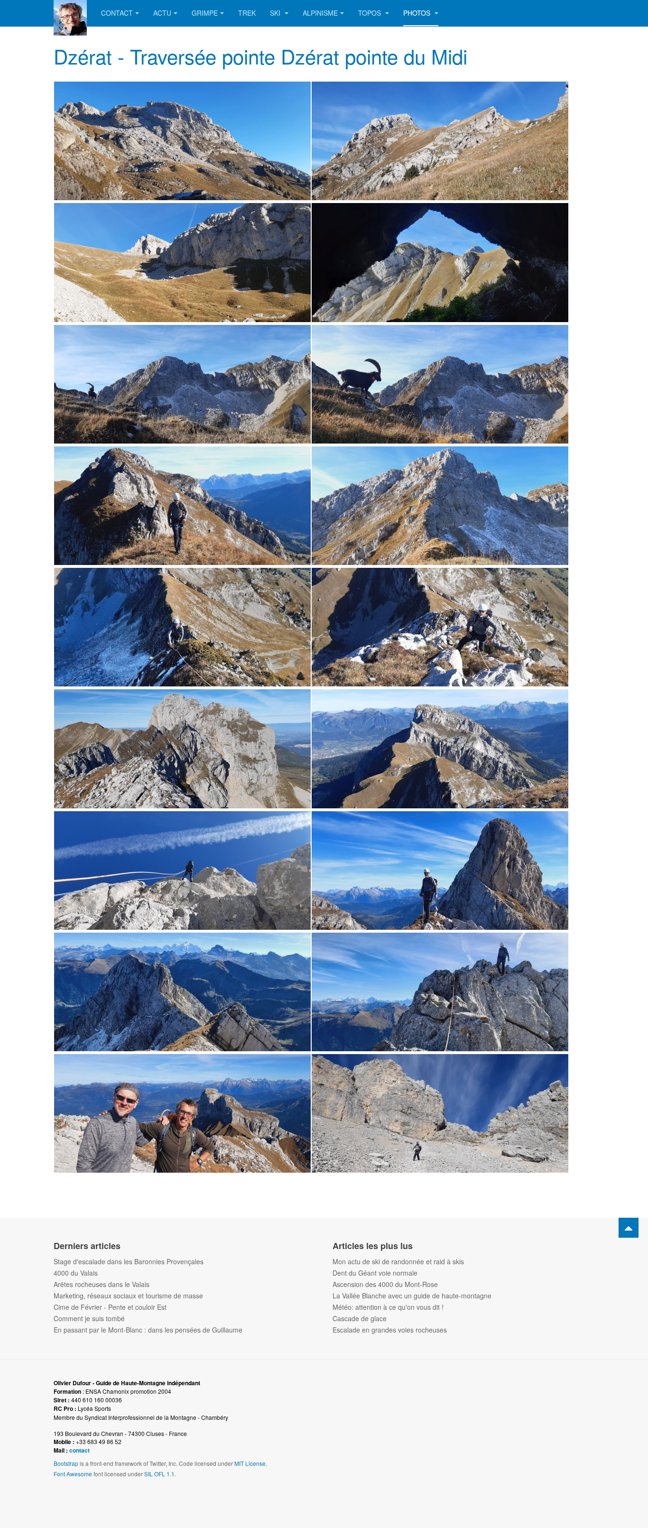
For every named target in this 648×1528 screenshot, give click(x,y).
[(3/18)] (182, 262)
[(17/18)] (182, 1113)
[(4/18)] (440, 262)
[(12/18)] (440, 748)
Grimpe (205, 13)
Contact (117, 13)
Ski (276, 13)
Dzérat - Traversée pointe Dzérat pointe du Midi (260, 56)
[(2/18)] (440, 141)
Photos (417, 13)
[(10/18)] (440, 627)
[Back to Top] (629, 1228)
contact (79, 1450)
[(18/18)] (440, 1113)
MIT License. (250, 1463)
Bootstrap (66, 1463)
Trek (247, 13)
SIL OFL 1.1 (159, 1474)
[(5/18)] (182, 384)
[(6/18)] (440, 384)
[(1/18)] (182, 141)
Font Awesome (73, 1474)
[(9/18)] (182, 627)
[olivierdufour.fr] (70, 13)
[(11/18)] (182, 748)
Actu (162, 13)
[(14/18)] (440, 870)
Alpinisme (320, 13)
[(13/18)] (182, 870)
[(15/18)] (182, 992)
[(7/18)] (182, 505)
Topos (370, 13)
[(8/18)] (440, 505)
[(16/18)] (440, 992)
